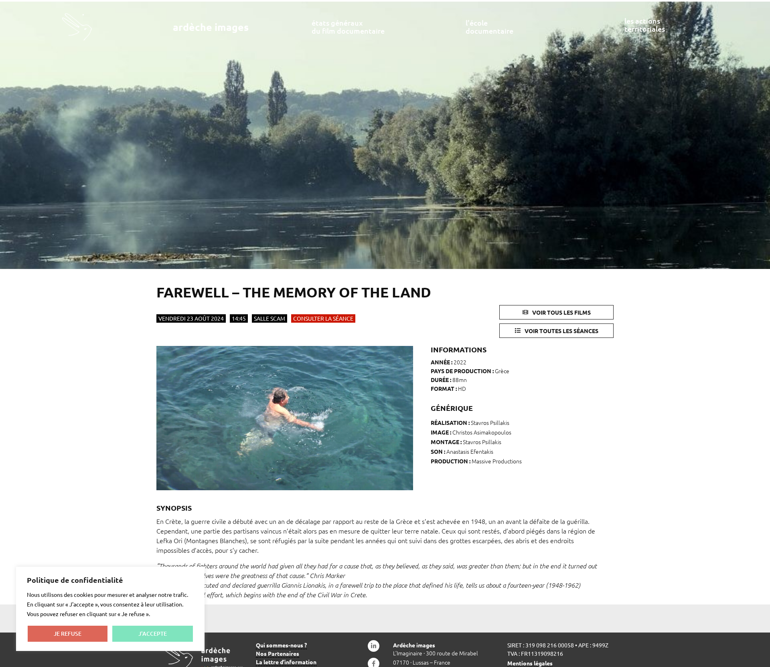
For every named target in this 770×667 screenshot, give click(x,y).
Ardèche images (211, 26)
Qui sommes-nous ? (281, 645)
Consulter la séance (323, 318)
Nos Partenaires (277, 653)
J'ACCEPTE (152, 633)
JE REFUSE (67, 633)
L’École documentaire (489, 26)
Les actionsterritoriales (644, 24)
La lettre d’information (286, 661)
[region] (110, 609)
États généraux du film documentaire (348, 26)
